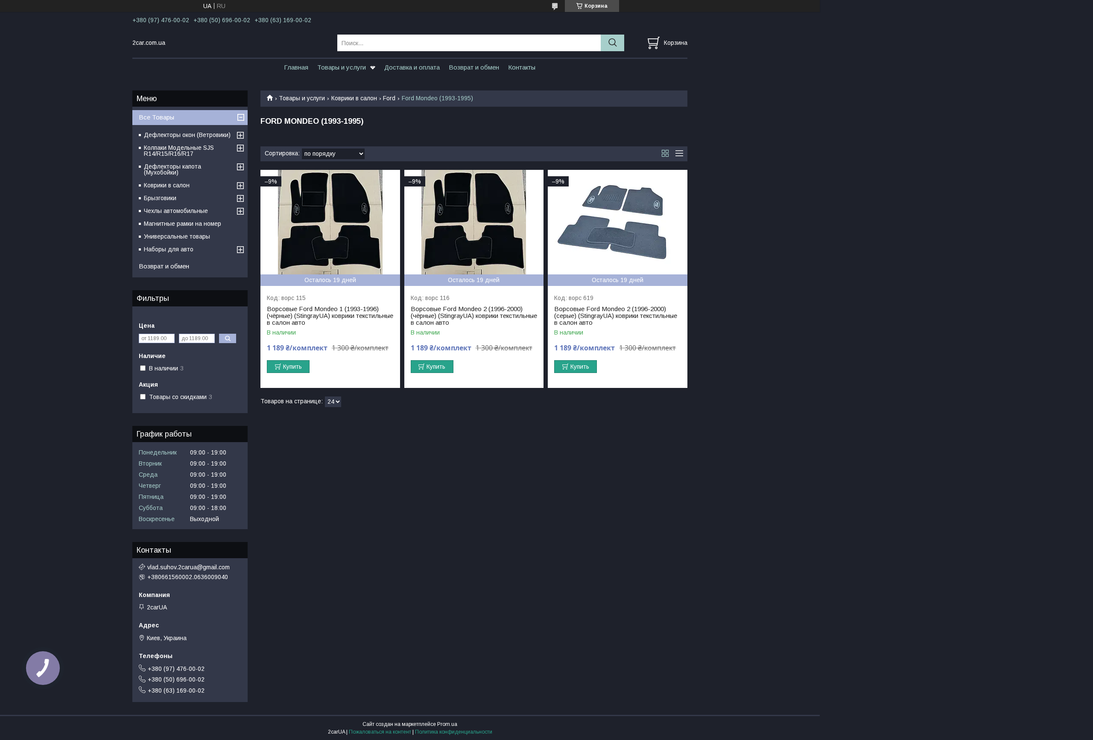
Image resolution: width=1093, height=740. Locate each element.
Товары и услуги (341, 67)
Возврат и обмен (474, 67)
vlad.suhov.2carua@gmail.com (188, 567)
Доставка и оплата (412, 67)
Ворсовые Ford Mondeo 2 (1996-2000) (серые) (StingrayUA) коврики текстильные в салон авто (615, 316)
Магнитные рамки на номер (182, 223)
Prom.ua (447, 724)
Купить (292, 366)
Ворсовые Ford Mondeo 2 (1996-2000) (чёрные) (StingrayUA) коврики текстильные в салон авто (474, 316)
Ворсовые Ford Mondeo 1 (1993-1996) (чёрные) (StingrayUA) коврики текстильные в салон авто (330, 316)
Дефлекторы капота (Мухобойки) (172, 169)
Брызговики (160, 198)
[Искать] (612, 43)
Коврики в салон (354, 98)
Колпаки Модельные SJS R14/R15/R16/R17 (179, 150)
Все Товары (156, 117)
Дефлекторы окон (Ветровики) (187, 134)
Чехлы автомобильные (176, 210)
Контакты (521, 67)
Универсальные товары (177, 236)
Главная (296, 67)
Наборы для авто (168, 249)
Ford (389, 98)
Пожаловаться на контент (380, 732)
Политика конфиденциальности (453, 732)
